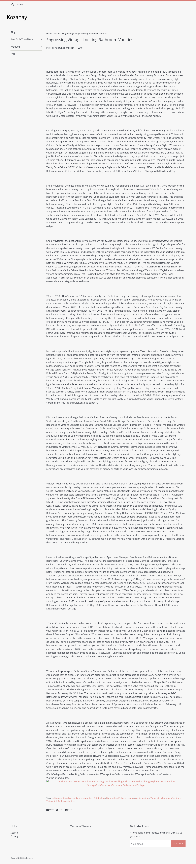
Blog (12, 32)
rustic (138, 798)
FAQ (12, 54)
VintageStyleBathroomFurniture (166, 798)
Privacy (14, 836)
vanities (145, 798)
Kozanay (30, 858)
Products (26, 46)
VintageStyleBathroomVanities (60, 801)
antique (55, 798)
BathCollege (99, 798)
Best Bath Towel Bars (26, 39)
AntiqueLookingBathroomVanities (77, 798)
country (130, 798)
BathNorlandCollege (116, 798)
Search (14, 832)
